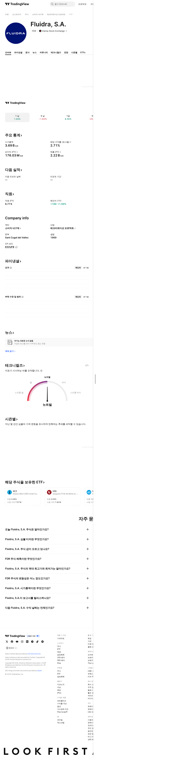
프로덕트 (82, 4)
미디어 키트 (92, 698)
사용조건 (91, 720)
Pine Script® (62, 712)
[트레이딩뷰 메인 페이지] (17, 4)
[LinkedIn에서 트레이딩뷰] (27, 641)
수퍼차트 (60, 638)
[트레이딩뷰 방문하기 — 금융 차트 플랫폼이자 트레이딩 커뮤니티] (15, 103)
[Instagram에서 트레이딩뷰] (22, 641)
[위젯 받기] (86, 365)
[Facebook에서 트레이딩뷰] (12, 641)
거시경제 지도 (62, 709)
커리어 (90, 696)
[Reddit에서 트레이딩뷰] (42, 641)
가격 (89, 641)
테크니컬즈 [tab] (56, 52)
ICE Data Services (34, 654)
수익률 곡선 (62, 703)
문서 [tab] (27, 52)
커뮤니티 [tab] (44, 52)
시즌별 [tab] (74, 52)
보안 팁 (91, 734)
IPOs (59, 693)
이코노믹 (60, 684)
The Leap (92, 663)
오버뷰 (90, 655)
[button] (88, 4)
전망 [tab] (66, 52)
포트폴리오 (61, 701)
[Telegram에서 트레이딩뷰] (32, 641)
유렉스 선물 (92, 674)
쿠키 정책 (91, 728)
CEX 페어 (61, 657)
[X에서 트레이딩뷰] (7, 641)
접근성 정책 (92, 731)
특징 (89, 638)
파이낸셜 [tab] (18, 52)
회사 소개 (91, 684)
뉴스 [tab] (35, 52)
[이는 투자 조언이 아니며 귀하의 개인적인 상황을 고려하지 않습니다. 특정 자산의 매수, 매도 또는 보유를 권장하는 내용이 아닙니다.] (41, 371)
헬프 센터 (91, 693)
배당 (59, 690)
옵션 (59, 706)
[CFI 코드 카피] (16, 247)
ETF (58, 649)
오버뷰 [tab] (8, 52)
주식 (59, 646)
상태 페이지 (92, 739)
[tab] (78, 267)
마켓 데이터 (92, 644)
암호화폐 (60, 655)
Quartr (39, 671)
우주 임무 (91, 687)
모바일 (60, 720)
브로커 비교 (92, 660)
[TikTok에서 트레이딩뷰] (37, 641)
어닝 (59, 687)
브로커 (90, 657)
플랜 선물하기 (93, 647)
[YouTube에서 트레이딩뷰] (17, 641)
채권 (59, 652)
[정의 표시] (15, 142)
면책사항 (91, 722)
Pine (59, 663)
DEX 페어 (61, 660)
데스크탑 (60, 722)
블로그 (90, 690)
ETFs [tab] (82, 52)
